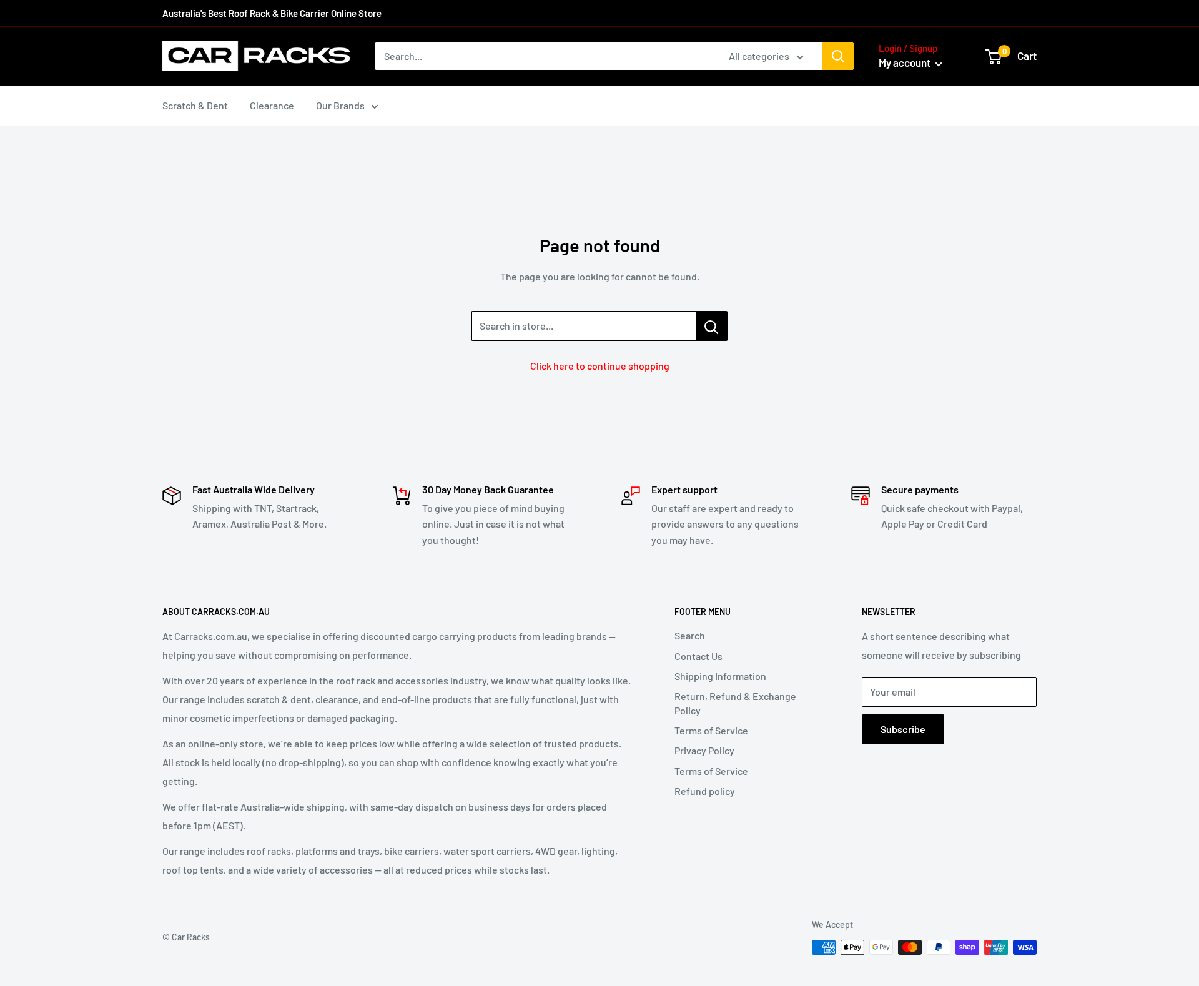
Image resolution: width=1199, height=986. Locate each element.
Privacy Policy (704, 750)
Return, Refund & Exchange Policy (735, 703)
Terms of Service (711, 730)
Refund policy (704, 791)
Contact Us (698, 656)
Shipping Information (720, 676)
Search (689, 635)
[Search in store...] (712, 326)
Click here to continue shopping (599, 366)
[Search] (838, 56)
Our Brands (340, 105)
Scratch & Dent (195, 105)
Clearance (272, 105)
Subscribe (903, 729)
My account (905, 62)
